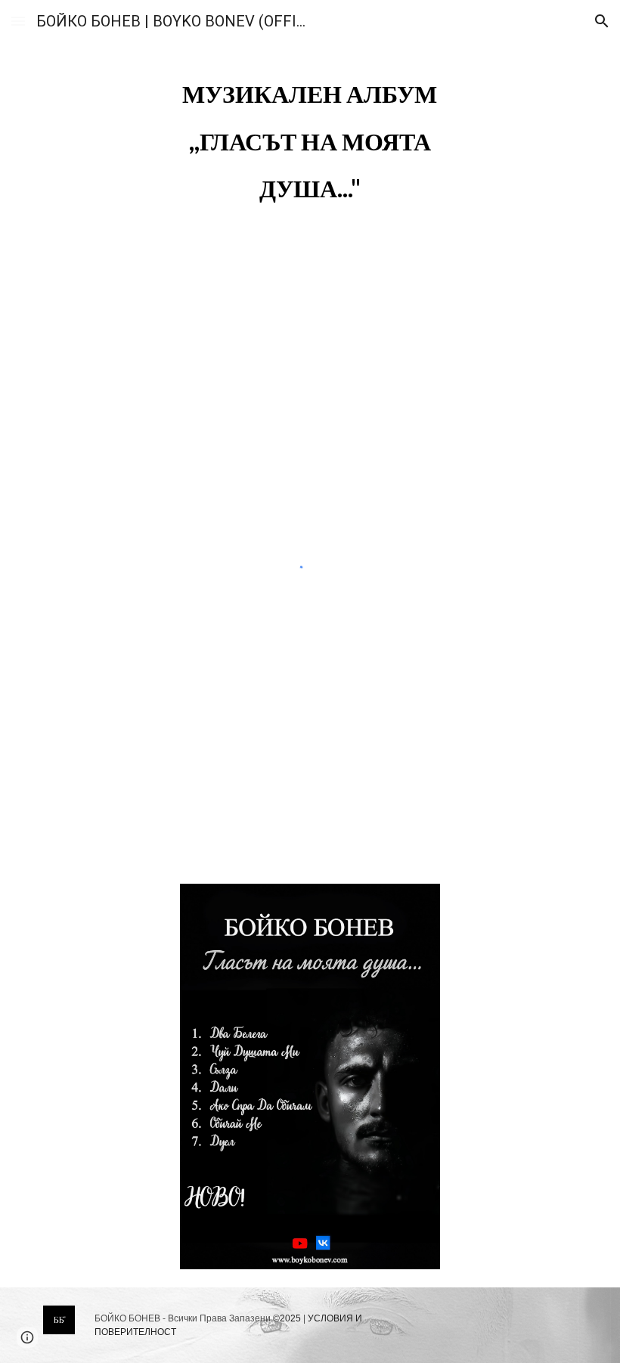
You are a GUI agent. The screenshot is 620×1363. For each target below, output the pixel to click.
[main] (310, 137)
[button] (18, 21)
